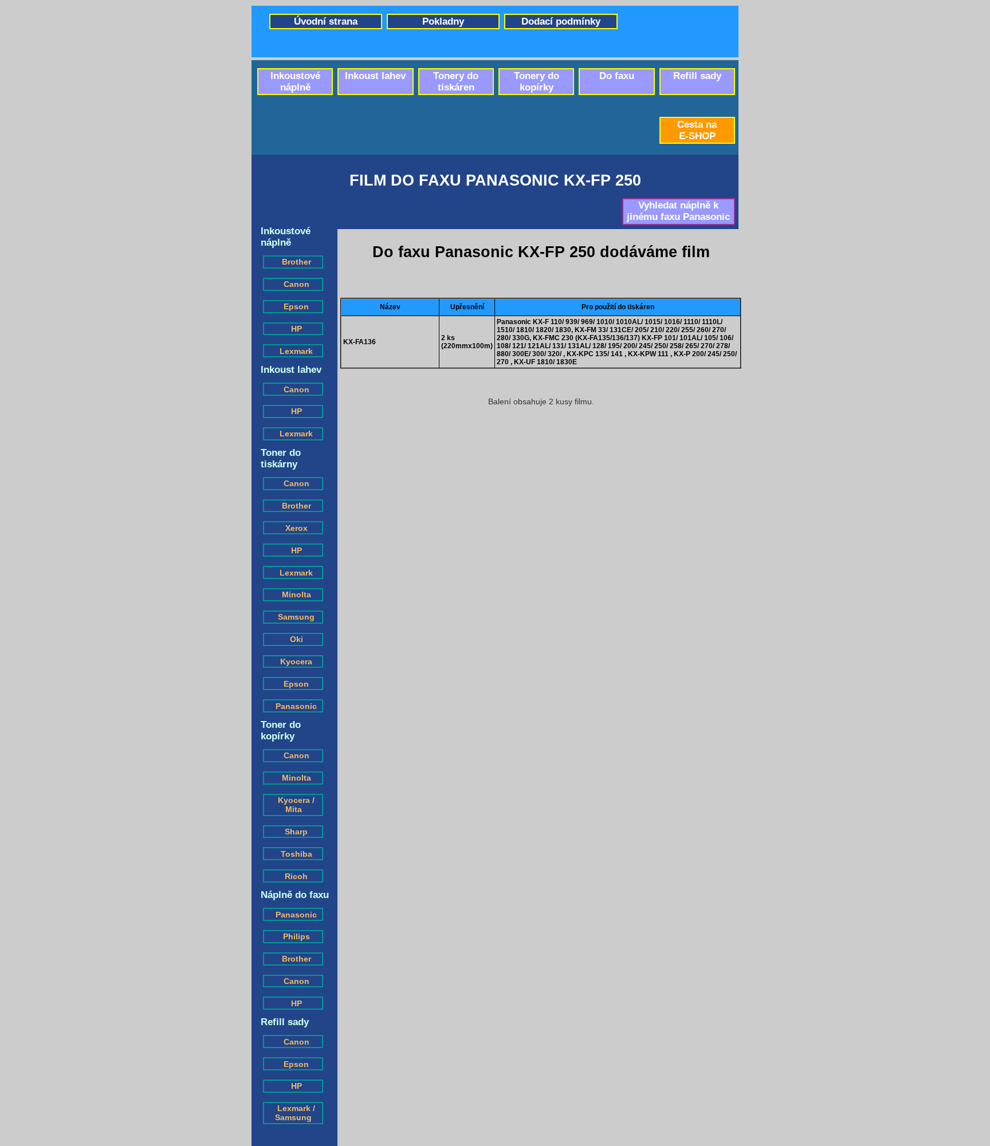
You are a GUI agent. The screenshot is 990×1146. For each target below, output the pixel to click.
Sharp (296, 831)
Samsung (296, 616)
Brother (296, 261)
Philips (296, 936)
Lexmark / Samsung (295, 1113)
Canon (296, 284)
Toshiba (296, 853)
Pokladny (443, 21)
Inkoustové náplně (295, 81)
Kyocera (296, 661)
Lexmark (296, 351)
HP (296, 328)
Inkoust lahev (375, 75)
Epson (296, 306)
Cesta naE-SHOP (697, 130)
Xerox (296, 528)
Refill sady (697, 75)
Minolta (296, 594)
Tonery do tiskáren (455, 81)
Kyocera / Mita (296, 804)
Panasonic (296, 706)
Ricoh (296, 876)
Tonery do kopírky (536, 81)
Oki (296, 639)
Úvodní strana (326, 21)
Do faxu (616, 75)
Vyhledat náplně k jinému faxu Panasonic (678, 211)
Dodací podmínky (560, 21)
